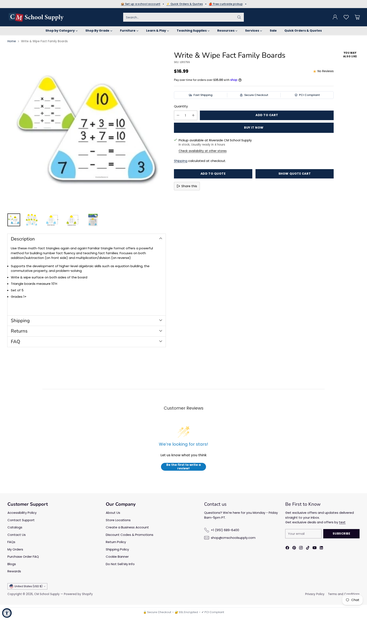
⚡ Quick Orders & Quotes (184, 4)
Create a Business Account (127, 527)
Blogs (11, 564)
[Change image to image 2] (32, 219)
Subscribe (341, 533)
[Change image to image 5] (93, 219)
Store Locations (118, 520)
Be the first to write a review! (183, 467)
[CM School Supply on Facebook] (287, 548)
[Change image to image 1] (13, 219)
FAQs (11, 542)
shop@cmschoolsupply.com (233, 537)
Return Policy (116, 542)
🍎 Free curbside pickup (226, 4)
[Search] (239, 17)
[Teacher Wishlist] (346, 17)
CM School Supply (47, 594)
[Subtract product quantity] (178, 115)
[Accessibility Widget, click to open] (7, 613)
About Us (113, 512)
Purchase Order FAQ (23, 556)
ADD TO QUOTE (213, 173)
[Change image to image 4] (72, 219)
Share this (189, 186)
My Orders (15, 549)
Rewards (14, 571)
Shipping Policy (117, 549)
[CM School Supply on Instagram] (300, 548)
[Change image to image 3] (52, 219)
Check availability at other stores (203, 151)
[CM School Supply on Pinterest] (294, 548)
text (342, 522)
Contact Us (16, 534)
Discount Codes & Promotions (129, 534)
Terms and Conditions (344, 594)
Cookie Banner (117, 556)
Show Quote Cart (294, 173)
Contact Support (21, 520)
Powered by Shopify (78, 594)
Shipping (180, 161)
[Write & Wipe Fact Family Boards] (86, 130)
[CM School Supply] (36, 17)
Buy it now (254, 127)
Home (11, 41)
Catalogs (14, 527)
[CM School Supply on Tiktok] (307, 548)
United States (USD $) (28, 586)
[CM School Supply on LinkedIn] (321, 548)
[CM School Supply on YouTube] (314, 548)
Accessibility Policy (22, 512)
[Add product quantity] (193, 115)
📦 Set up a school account (141, 4)
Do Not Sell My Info (120, 564)
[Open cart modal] (357, 17)
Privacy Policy (315, 594)
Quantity (181, 106)
